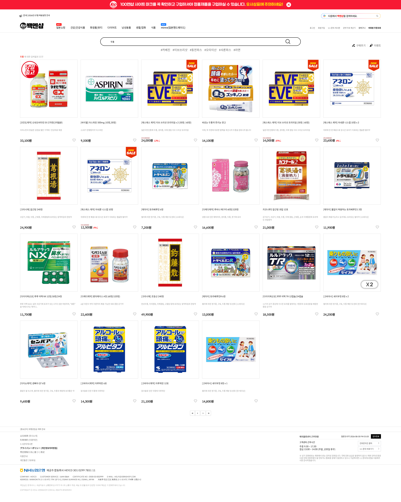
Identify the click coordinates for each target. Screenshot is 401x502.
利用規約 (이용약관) (28, 439)
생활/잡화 (141, 27)
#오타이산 (210, 50)
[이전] (197, 413)
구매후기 (361, 45)
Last (208, 413)
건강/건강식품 (77, 27)
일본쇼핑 (60, 27)
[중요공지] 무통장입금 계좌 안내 (32, 429)
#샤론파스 (225, 50)
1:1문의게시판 (26, 443)
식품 (153, 27)
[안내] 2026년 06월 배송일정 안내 (36, 16)
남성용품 (126, 27)
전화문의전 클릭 (366, 443)
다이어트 (112, 27)
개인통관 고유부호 (28, 460)
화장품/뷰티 (96, 27)
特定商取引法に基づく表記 (32, 452)
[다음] (203, 413)
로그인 (312, 28)
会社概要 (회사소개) (28, 435)
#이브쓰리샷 (180, 50)
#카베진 (165, 50)
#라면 (237, 50)
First (192, 413)
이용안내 (24, 456)
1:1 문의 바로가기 (367, 449)
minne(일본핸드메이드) (173, 27)
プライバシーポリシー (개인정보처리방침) (38, 447)
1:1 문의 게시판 (334, 28)
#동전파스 (196, 50)
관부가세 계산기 (349, 28)
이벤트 (377, 45)
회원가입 (321, 28)
